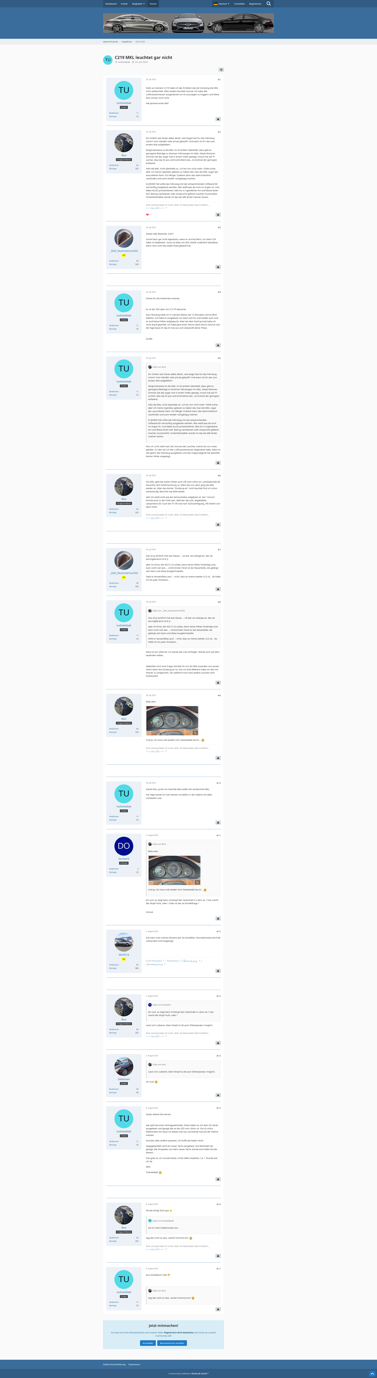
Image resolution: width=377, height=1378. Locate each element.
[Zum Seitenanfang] (372, 1374)
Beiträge (112, 116)
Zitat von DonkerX (161, 1004)
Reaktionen (113, 113)
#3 (219, 227)
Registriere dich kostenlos (178, 1332)
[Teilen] (221, 70)
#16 (219, 1204)
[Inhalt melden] (218, 119)
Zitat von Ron (159, 366)
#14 (219, 1055)
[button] (222, 3)
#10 (219, 782)
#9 (219, 695)
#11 (219, 835)
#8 (219, 601)
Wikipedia (157, 960)
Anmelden (239, 3)
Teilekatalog (172, 960)
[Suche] (269, 3)
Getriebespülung (154, 964)
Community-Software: (188, 1373)
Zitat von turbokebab (163, 1220)
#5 (219, 358)
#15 (219, 1107)
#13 (219, 996)
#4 (219, 291)
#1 (219, 79)
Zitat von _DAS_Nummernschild (168, 610)
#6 (219, 475)
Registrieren (255, 3)
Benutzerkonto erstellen (172, 1343)
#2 (219, 131)
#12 (219, 931)
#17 (219, 1268)
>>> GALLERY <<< (155, 208)
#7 (219, 549)
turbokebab (124, 61)
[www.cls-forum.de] (188, 23)
